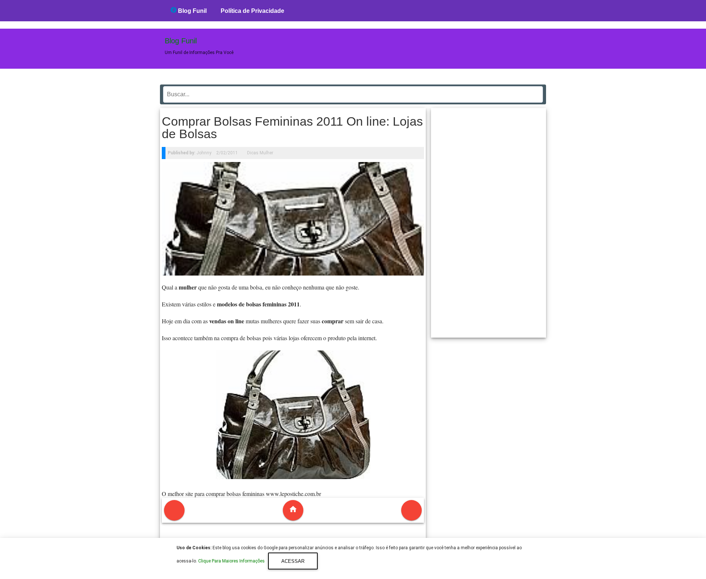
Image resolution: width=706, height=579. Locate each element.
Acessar (292, 561)
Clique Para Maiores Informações (232, 561)
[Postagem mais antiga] (411, 510)
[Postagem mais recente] (174, 510)
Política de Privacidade (252, 11)
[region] (489, 220)
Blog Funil (191, 11)
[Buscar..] (535, 91)
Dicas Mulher (260, 152)
